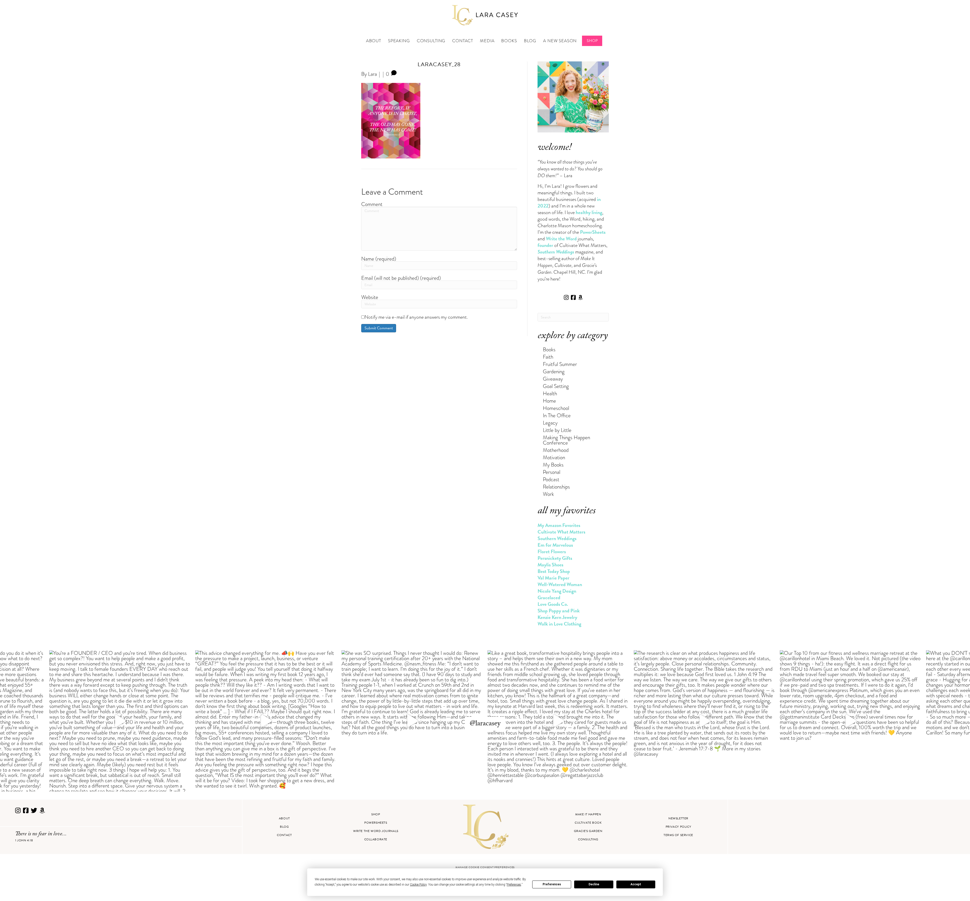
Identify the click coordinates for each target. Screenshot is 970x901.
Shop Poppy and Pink (559, 610)
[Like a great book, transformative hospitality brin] (558, 721)
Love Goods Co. (553, 604)
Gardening (554, 371)
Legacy (550, 422)
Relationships (556, 486)
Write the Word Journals (375, 831)
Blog (530, 41)
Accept (635, 884)
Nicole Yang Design (557, 591)
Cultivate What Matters (561, 532)
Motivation (554, 457)
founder (545, 245)
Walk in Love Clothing (559, 624)
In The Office (557, 415)
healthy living (589, 212)
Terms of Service (678, 835)
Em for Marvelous (555, 545)
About (373, 41)
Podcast (551, 479)
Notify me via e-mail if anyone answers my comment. (416, 317)
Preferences (552, 884)
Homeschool (556, 408)
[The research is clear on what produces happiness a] (704, 721)
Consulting (431, 41)
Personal (551, 472)
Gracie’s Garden (588, 831)
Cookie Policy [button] (418, 884)
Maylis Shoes (550, 564)
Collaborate (375, 839)
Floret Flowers (552, 551)
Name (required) (378, 258)
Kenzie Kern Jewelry (557, 617)
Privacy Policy (678, 826)
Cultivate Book (588, 822)
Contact (462, 41)
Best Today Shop (554, 571)
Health (550, 393)
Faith (548, 356)
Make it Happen (588, 814)
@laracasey (485, 724)
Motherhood (556, 450)
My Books (553, 464)
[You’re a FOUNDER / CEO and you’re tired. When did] (119, 721)
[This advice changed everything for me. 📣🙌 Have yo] (265, 721)
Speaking (399, 41)
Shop (592, 40)
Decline (594, 884)
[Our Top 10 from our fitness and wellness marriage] (850, 721)
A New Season (560, 41)
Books (509, 41)
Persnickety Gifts (555, 558)
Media (487, 41)
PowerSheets (592, 232)
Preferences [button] (514, 884)
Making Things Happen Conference (566, 440)
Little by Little (557, 430)
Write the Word (561, 238)
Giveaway (553, 378)
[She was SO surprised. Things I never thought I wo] (412, 721)
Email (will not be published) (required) (401, 278)
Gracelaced (549, 597)
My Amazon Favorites (559, 525)
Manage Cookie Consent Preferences (485, 867)
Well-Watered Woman (560, 584)
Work (548, 494)
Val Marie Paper (553, 578)
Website (369, 297)
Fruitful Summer (560, 364)
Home (549, 400)
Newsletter (678, 818)
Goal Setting (556, 386)
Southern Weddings (557, 538)
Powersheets (375, 822)
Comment (371, 204)
